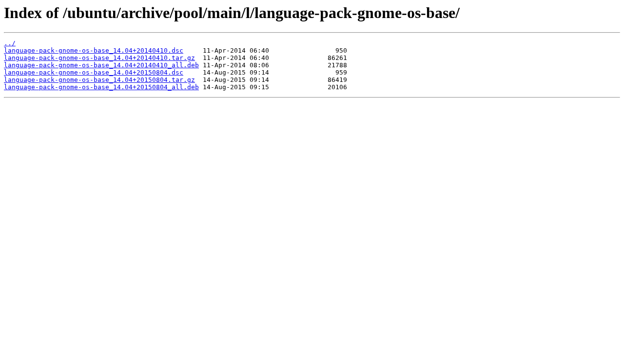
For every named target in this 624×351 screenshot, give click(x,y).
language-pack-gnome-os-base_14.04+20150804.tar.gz (99, 79)
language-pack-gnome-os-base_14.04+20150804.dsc (93, 72)
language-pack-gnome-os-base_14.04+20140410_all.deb (101, 65)
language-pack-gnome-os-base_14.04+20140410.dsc (93, 50)
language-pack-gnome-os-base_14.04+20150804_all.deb (101, 87)
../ (10, 43)
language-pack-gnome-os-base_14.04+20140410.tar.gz (99, 57)
